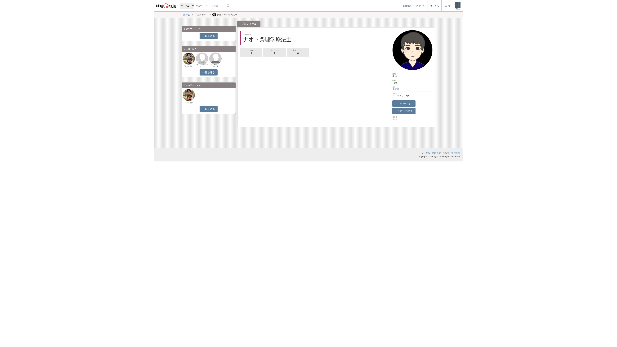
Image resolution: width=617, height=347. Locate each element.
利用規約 (436, 153)
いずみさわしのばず (215, 65)
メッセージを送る (403, 111)
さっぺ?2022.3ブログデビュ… (202, 64)
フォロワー (274, 52)
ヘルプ (446, 153)
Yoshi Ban (188, 66)
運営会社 (455, 153)
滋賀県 (395, 89)
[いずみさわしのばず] (215, 58)
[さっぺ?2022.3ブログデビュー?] (202, 58)
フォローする (404, 103)
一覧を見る (208, 36)
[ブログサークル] (166, 5)
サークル (425, 153)
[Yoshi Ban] (189, 58)
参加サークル (298, 52)
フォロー (251, 52)
